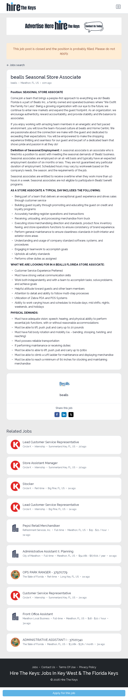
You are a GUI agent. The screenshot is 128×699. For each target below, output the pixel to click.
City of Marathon (31, 555)
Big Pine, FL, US (56, 488)
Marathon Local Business (36, 618)
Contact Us (48, 667)
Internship (40, 446)
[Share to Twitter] (71, 414)
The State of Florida (33, 576)
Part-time (39, 488)
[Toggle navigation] (118, 7)
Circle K (27, 446)
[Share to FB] (57, 414)
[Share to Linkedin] (64, 414)
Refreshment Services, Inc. (37, 530)
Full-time (59, 530)
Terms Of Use (67, 667)
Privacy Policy (87, 667)
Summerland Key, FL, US (62, 446)
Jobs (35, 667)
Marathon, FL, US (30, 83)
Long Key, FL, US (69, 576)
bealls (14, 83)
